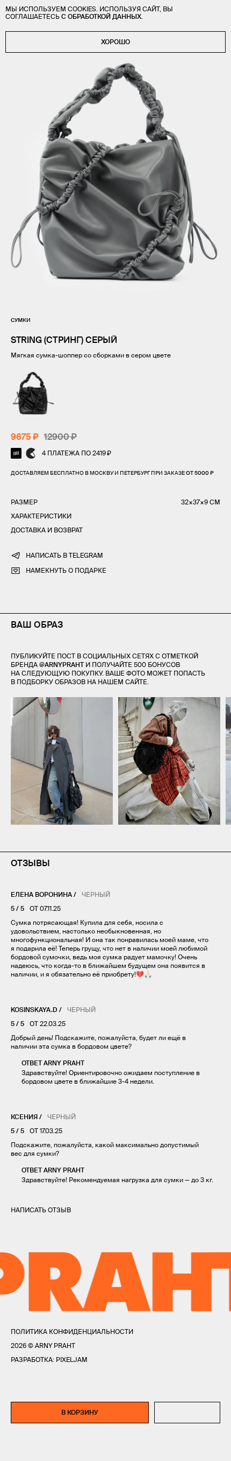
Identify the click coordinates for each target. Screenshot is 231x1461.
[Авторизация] (193, 1445)
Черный (96, 894)
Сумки (21, 320)
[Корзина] (215, 1445)
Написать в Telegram (64, 555)
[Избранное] (39, 1446)
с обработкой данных (101, 16)
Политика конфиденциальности (72, 1331)
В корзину (79, 1412)
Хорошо (115, 41)
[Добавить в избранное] (187, 1412)
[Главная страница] (115, 1445)
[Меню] (15, 1445)
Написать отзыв (41, 1209)
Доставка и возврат (47, 529)
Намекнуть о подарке (66, 570)
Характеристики (41, 515)
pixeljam (72, 1359)
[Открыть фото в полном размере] (14, 703)
